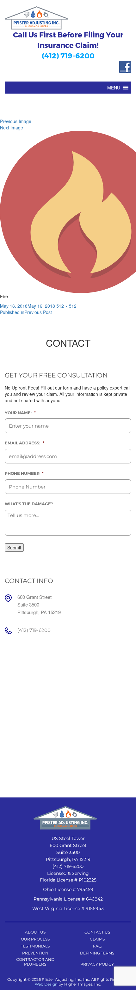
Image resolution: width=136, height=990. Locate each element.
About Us (35, 932)
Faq (97, 946)
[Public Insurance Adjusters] (68, 18)
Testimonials (35, 946)
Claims (97, 939)
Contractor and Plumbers (35, 962)
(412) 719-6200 (68, 55)
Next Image (11, 127)
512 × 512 (66, 306)
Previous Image (15, 121)
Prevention (35, 953)
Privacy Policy (97, 964)
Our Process (35, 939)
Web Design (46, 984)
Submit (14, 547)
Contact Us (97, 932)
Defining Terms (97, 953)
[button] (113, 88)
